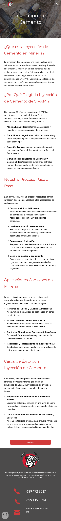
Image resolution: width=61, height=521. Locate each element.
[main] (30, 19)
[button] (3, 4)
